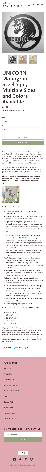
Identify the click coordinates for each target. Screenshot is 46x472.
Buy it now (23, 143)
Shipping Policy (9, 413)
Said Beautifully (12, 5)
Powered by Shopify (30, 465)
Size (3, 126)
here (9, 183)
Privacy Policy (9, 402)
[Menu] (42, 5)
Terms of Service (10, 419)
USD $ (22, 453)
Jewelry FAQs (9, 380)
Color (4, 117)
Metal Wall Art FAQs (11, 385)
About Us (7, 368)
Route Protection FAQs (12, 391)
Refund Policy (9, 407)
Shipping (5, 110)
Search (6, 396)
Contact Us (8, 374)
